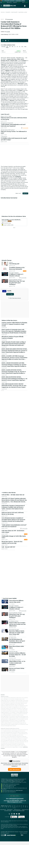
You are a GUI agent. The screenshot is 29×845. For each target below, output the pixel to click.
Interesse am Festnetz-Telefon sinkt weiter (16, 669)
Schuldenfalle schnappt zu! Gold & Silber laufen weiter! (14, 536)
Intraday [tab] (3, 46)
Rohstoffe (8, 12)
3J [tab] (17, 46)
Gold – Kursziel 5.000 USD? (8, 547)
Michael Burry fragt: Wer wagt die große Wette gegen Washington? (17, 282)
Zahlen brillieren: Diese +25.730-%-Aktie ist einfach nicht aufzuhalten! (17, 663)
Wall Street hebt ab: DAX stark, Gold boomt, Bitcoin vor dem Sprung (14, 118)
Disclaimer (10, 809)
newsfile (8, 31)
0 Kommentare (9, 19)
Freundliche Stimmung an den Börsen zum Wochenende (17, 268)
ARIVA (6, 821)
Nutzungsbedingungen (19, 810)
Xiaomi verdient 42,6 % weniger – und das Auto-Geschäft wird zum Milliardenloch (17, 624)
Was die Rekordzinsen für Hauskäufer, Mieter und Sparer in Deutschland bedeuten (17, 640)
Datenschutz (17, 809)
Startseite (2, 12)
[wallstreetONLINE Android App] (21, 817)
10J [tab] (22, 46)
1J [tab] (15, 46)
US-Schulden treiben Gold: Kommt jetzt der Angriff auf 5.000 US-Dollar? (14, 139)
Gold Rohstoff (14, 12)
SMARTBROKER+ (19, 790)
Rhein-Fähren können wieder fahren (16, 647)
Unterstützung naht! (14, 264)
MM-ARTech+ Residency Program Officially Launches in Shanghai (12, 337)
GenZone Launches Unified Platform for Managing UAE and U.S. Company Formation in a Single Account (14, 324)
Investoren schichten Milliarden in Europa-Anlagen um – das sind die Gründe (17, 654)
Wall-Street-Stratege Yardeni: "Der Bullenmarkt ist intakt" (14, 132)
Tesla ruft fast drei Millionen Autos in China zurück (16, 601)
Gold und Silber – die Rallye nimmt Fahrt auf (13, 495)
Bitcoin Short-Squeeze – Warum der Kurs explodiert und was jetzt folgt (12, 542)
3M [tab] (12, 46)
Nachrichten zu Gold (22, 12)
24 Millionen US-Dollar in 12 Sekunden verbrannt (16, 275)
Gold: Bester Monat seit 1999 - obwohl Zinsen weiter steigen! (13, 531)
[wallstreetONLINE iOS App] (13, 817)
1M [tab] (10, 46)
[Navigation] (1, 5)
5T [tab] (7, 46)
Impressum (3, 809)
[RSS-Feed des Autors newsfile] (9, 298)
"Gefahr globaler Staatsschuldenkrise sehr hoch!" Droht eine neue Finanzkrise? (13, 125)
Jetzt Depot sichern (14, 795)
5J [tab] (19, 46)
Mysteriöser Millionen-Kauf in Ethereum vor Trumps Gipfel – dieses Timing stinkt (17, 632)
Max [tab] (25, 46)
